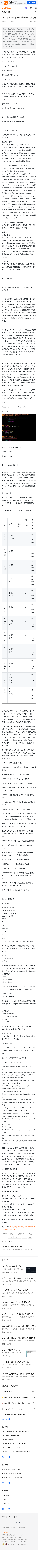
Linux (10, 1237)
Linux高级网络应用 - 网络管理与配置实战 (15, 1431)
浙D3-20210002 (21, 1542)
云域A (3, 1356)
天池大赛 (15, 1527)
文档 (3, 1527)
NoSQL (18, 1237)
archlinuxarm (6, 1499)
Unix (24, 1237)
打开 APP (32, 3)
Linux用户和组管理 (8, 1439)
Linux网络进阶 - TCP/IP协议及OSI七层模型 (16, 1451)
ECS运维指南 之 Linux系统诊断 (12, 1477)
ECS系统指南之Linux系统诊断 (12, 1473)
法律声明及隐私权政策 (8, 1535)
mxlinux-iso (5, 1495)
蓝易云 (3, 1284)
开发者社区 (9, 1527)
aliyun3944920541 (7, 1272)
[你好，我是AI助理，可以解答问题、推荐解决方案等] (26, 7)
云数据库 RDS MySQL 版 (24, 1234)
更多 (3, 1457)
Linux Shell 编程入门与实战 (11, 1447)
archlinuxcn (5, 1503)
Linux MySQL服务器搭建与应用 (12, 1435)
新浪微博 (12, 1517)
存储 (30, 1237)
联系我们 (19, 1522)
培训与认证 (22, 1527)
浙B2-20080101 (22, 1539)
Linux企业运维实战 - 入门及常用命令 (14, 1443)
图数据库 (11, 1234)
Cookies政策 (19, 1535)
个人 (34, 12)
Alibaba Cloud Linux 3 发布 (11, 1469)
